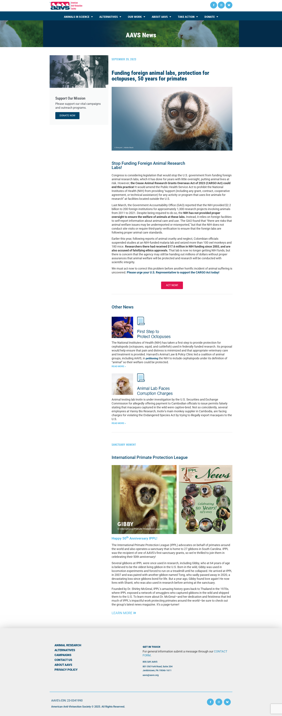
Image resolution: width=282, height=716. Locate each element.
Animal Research (68, 645)
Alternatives (108, 17)
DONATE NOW (67, 115)
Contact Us (63, 660)
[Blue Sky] (229, 5)
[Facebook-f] (213, 5)
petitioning (152, 358)
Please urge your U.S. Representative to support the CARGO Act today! (173, 272)
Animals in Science (76, 17)
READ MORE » (119, 366)
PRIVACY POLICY (66, 669)
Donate (209, 17)
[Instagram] (221, 5)
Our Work (135, 17)
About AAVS (160, 17)
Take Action (186, 17)
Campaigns (63, 655)
